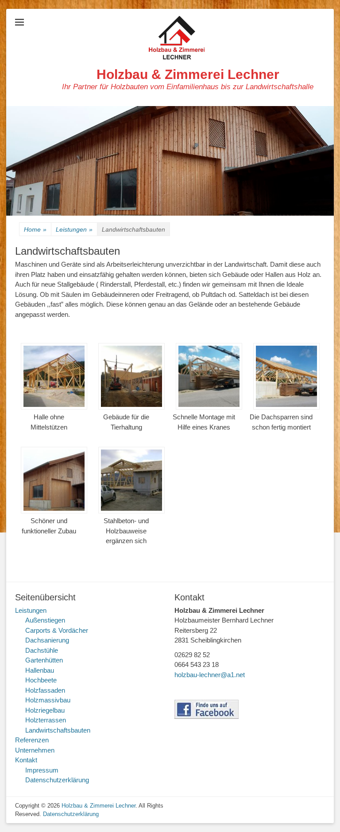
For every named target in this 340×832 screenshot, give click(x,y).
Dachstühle (41, 650)
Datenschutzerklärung (57, 780)
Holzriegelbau (45, 710)
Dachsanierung (47, 640)
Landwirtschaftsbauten (57, 730)
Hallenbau (39, 670)
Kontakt (26, 760)
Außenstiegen (45, 620)
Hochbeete (41, 680)
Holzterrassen (45, 720)
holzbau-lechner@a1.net (209, 674)
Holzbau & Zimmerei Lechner (188, 74)
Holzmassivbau (47, 700)
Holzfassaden (45, 690)
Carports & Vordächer (56, 630)
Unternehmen (34, 750)
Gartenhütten (44, 660)
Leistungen (74, 229)
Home (35, 229)
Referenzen (32, 740)
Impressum (41, 770)
